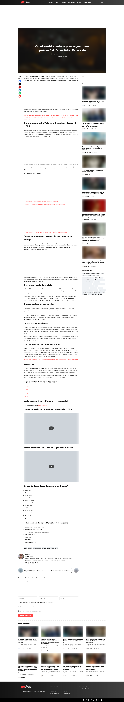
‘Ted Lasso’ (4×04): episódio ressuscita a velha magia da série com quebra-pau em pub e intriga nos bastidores (93, 125)
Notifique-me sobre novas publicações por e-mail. (29, 611)
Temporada (85, 294)
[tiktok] (96, 700)
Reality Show (90, 290)
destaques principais (86, 279)
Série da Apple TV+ (97, 292)
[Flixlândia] (25, 2)
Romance (96, 290)
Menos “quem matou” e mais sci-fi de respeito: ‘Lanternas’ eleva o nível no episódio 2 (95, 641)
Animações (98, 273)
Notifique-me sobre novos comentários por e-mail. (29, 606)
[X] (86, 699)
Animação (93, 273)
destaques (44, 548)
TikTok (26, 393)
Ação (94, 275)
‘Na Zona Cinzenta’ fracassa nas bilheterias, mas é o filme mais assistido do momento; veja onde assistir (93, 239)
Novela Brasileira (86, 288)
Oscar (96, 288)
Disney (93, 279)
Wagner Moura (94, 294)
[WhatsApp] (94, 700)
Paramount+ (100, 288)
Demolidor (30, 548)
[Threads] (98, 700)
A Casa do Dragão (86, 273)
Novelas (91, 288)
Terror (89, 294)
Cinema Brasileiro (86, 277)
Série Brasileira (90, 292)
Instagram (27, 386)
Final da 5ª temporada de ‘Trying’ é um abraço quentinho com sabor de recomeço (93, 102)
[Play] (51, 428)
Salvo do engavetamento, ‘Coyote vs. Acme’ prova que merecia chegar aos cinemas (92, 148)
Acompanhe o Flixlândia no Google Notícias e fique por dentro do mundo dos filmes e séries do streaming (51, 359)
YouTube (27, 396)
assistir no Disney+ (43, 405)
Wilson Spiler (55, 54)
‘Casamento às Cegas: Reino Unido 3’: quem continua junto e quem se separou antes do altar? (93, 262)
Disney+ (48, 548)
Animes (102, 273)
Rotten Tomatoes (102, 290)
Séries (56, 548)
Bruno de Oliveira (87, 152)
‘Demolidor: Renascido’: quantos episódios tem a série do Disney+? (42, 201)
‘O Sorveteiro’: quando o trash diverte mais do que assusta (92, 171)
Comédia (92, 277)
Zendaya (100, 294)
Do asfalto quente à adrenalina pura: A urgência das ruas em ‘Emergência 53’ (93, 193)
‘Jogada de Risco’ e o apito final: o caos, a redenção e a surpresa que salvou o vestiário (95, 668)
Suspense (84, 292)
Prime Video (85, 290)
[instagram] (88, 700)
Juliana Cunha (87, 105)
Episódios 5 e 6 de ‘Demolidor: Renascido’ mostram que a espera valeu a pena (45, 204)
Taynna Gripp (86, 128)
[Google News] (101, 700)
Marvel (53, 548)
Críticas (25, 548)
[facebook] (83, 700)
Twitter (26, 389)
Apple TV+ (89, 275)
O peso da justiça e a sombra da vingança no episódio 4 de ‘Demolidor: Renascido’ (46, 232)
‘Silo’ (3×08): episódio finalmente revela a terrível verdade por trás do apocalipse (73, 668)
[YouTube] (91, 699)
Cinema (97, 275)
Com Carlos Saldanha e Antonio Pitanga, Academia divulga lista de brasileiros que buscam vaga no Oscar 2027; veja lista (93, 216)
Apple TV (84, 275)
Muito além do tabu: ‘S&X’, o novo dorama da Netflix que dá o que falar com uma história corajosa (50, 668)
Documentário (102, 279)
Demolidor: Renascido (37, 548)
